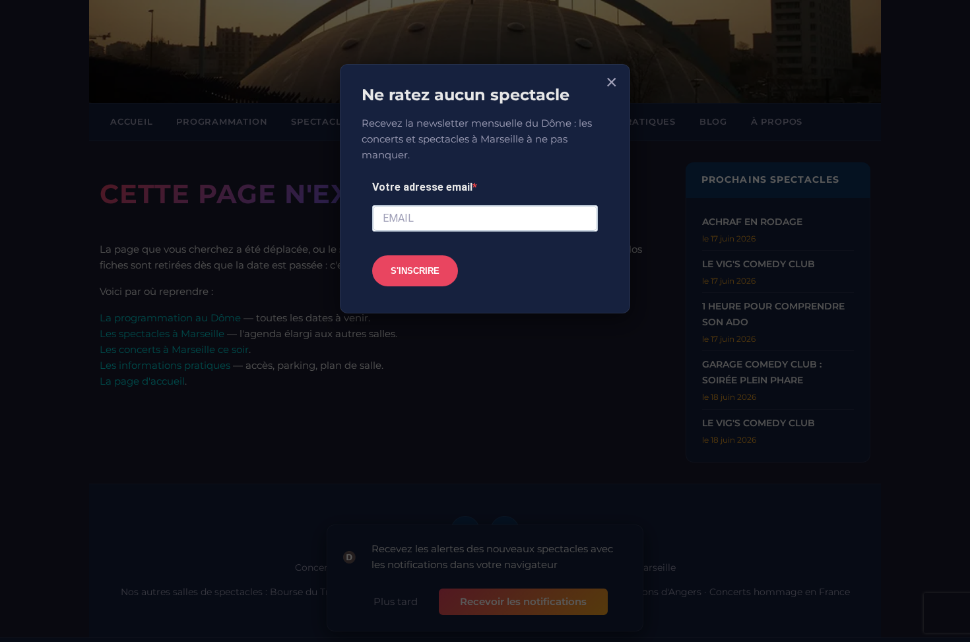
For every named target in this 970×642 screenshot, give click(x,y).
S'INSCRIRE (415, 271)
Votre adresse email (422, 187)
